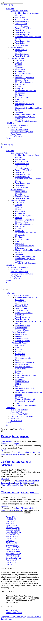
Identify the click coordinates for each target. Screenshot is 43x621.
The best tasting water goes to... (20, 492)
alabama (9, 454)
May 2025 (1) (11, 541)
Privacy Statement (34, 617)
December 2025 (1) (13, 530)
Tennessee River (7, 483)
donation (25, 452)
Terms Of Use (6, 619)
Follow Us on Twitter (14, 613)
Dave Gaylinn (6, 441)
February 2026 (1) (12, 528)
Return (22, 429)
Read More (5, 450)
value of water (18, 454)
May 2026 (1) (11, 523)
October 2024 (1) (12, 556)
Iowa (18, 508)
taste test (35, 481)
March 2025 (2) (12, 545)
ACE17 (32, 483)
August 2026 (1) (12, 517)
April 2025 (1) (11, 543)
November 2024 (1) (13, 554)
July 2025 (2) (11, 538)
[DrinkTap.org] (7, 4)
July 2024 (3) (11, 562)
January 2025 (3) (12, 549)
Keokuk (12, 510)
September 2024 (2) (13, 558)
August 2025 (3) (12, 536)
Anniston (4, 510)
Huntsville (20, 481)
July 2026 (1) (11, 519)
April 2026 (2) (11, 526)
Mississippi (33, 508)
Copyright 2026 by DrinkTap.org (13, 617)
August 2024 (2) (12, 560)
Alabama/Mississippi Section (12, 485)
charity (18, 452)
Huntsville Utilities (21, 483)
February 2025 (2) (12, 547)
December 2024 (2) (13, 551)
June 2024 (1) (11, 564)
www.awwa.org (12, 610)
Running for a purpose (15, 436)
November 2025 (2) (13, 532)
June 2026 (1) (11, 521)
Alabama (28, 481)
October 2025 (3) (12, 534)
